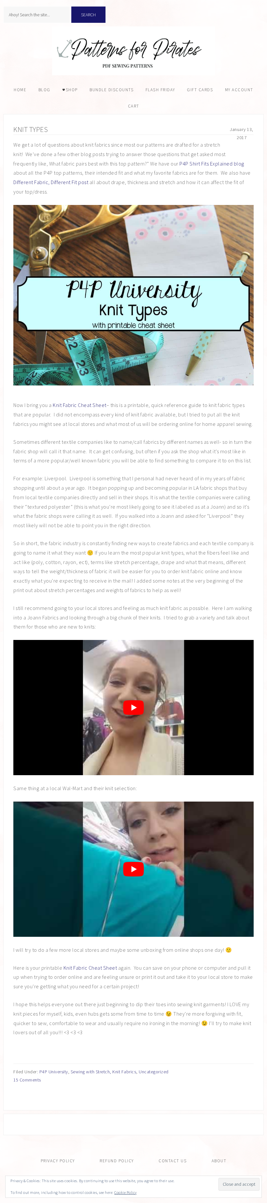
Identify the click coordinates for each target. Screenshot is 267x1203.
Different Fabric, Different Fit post (50, 182)
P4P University (53, 1072)
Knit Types (30, 129)
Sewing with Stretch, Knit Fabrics (103, 1072)
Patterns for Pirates (133, 50)
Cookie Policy (125, 1192)
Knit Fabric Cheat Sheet (79, 405)
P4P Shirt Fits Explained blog (211, 163)
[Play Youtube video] (133, 707)
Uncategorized (154, 1072)
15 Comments (27, 1080)
